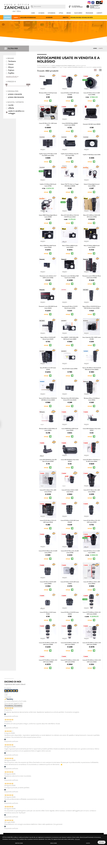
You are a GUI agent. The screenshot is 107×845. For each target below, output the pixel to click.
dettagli (46, 100)
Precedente (9, 718)
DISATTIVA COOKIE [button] (19, 843)
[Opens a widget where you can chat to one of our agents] (102, 842)
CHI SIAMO (41, 13)
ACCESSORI (49, 17)
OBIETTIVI (65, 17)
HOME (33, 13)
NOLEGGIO (7, 17)
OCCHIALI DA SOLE (76, 17)
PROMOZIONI (89, 13)
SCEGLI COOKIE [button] (53, 843)
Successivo (18, 718)
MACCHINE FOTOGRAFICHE (28, 17)
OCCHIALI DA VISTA (87, 17)
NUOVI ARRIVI (78, 13)
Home (95, 48)
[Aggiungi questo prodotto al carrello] (50, 223)
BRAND (69, 13)
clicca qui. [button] (77, 839)
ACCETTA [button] (88, 843)
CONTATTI (99, 13)
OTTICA (61, 13)
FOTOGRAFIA (51, 13)
